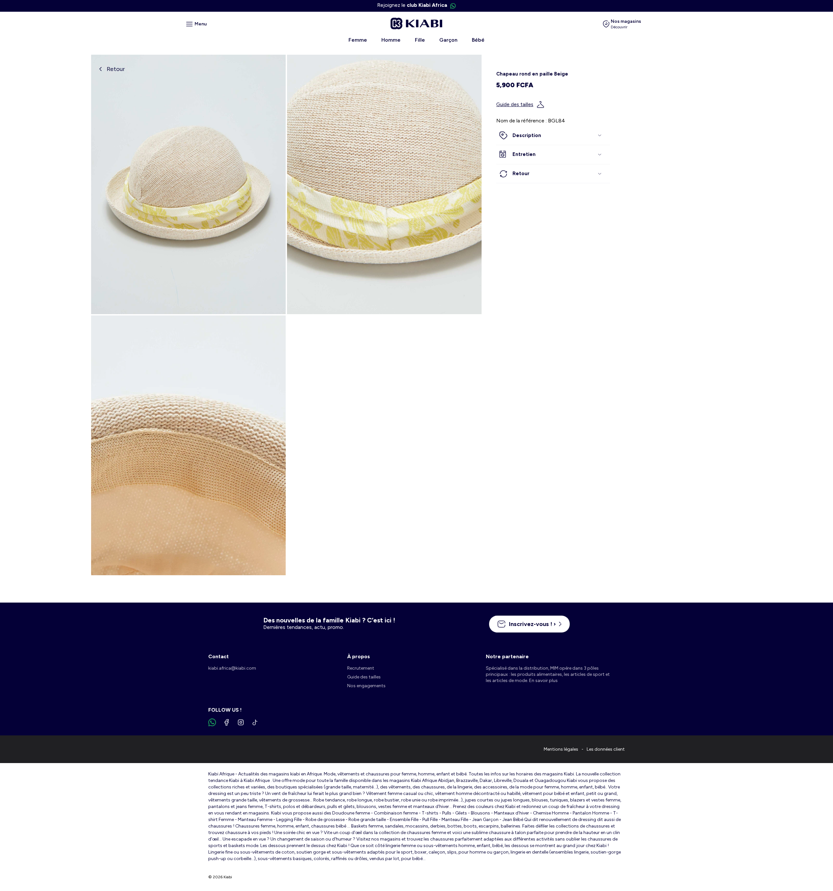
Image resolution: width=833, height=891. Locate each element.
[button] (553, 135)
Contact (218, 656)
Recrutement (360, 668)
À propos (358, 656)
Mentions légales (561, 749)
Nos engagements (366, 686)
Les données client (606, 749)
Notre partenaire (507, 656)
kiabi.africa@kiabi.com (232, 668)
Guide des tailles (514, 104)
